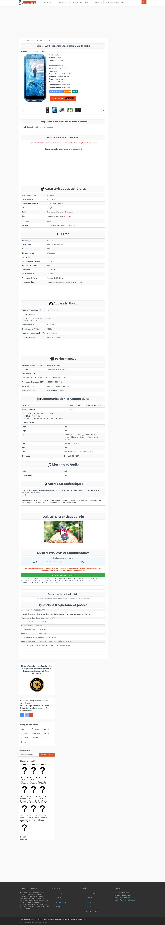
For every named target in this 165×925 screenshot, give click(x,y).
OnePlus (24, 737)
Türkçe (60, 919)
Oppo (23, 742)
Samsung (36, 729)
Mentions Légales (61, 902)
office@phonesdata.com (127, 900)
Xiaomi (46, 729)
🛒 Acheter (58, 98)
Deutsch (49, 919)
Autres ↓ (97, 2)
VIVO (45, 737)
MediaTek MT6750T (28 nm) (58, 369)
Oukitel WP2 (51, 195)
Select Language (25, 919)
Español (44, 919)
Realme (35, 737)
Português (71, 919)
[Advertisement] (82, 22)
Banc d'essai (92, 143)
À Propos (58, 893)
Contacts (58, 898)
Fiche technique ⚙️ (56, 91)
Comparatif (89, 898)
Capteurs (82, 143)
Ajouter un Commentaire (63, 575)
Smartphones (47, 2)
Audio (76, 143)
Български (81, 919)
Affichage (40, 143)
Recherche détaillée (92, 911)
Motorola (36, 733)
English (39, 919)
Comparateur (64, 2)
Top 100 (88, 907)
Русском (55, 919)
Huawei (24, 733)
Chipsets (77, 2)
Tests (88, 2)
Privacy (57, 907)
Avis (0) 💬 (67, 91)
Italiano (65, 919)
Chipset (88, 902)
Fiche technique (91, 893)
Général (33, 143)
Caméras (48, 143)
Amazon (67, 216)
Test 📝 (75, 91)
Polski (76, 919)
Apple (23, 729)
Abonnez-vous (47, 754)
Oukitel (58, 58)
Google (46, 733)
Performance (57, 143)
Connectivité (68, 143)
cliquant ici (77, 149)
